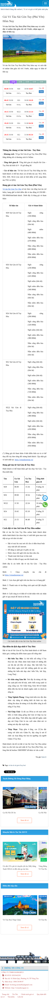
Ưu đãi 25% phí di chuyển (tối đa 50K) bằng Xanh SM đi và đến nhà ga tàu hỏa (19, 867)
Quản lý (43, 757)
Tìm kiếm (11, 997)
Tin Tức (15, 994)
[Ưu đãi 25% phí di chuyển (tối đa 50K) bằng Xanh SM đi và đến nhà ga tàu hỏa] (20, 851)
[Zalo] (45, 498)
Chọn (41, 92)
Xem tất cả (24, 820)
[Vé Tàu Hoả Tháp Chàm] (20, 905)
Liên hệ (20, 997)
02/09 (34, 82)
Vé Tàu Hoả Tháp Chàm (12, 920)
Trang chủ (5, 994)
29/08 (6, 82)
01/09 (27, 82)
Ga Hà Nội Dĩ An (9, 813)
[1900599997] (45, 504)
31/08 (20, 82)
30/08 (13, 82)
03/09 (41, 82)
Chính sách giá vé (27, 994)
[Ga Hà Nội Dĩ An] (20, 798)
